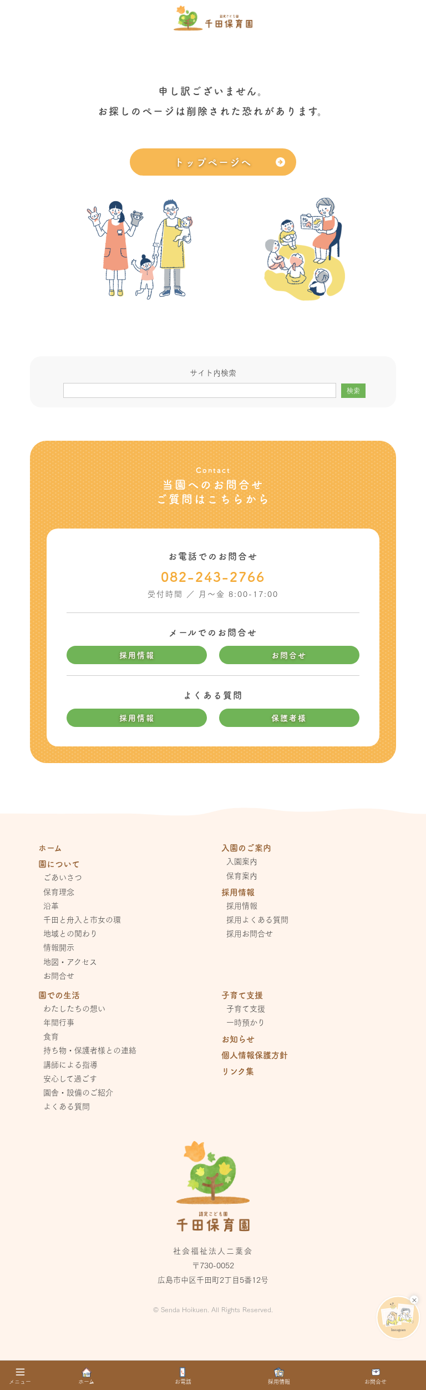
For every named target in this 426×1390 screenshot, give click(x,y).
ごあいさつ (62, 877)
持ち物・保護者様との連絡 (89, 1050)
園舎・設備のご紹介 (78, 1092)
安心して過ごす (70, 1078)
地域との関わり (70, 933)
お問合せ (289, 654)
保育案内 (241, 875)
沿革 (51, 905)
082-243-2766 (213, 576)
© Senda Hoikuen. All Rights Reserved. (213, 1309)
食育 (51, 1036)
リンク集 (237, 1071)
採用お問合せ (249, 933)
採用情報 (137, 654)
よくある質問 (66, 1106)
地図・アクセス (70, 961)
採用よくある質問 (257, 919)
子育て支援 (245, 1008)
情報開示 (58, 947)
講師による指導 (70, 1064)
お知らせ (238, 1038)
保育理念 (58, 891)
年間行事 (58, 1022)
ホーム (50, 847)
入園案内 (241, 861)
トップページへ (213, 162)
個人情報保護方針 (254, 1054)
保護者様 (289, 717)
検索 (353, 390)
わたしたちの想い (74, 1008)
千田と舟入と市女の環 (82, 919)
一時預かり (245, 1022)
